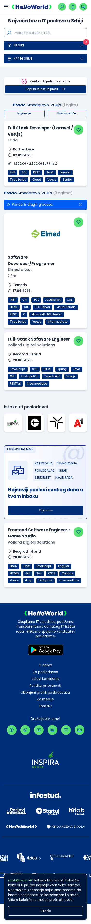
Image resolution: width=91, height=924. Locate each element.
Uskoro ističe (66, 113)
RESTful (15, 384)
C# (24, 300)
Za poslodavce (45, 672)
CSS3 (51, 573)
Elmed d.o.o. (20, 269)
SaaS (50, 172)
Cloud (36, 180)
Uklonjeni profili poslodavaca (45, 692)
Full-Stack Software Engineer (39, 339)
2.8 (10, 276)
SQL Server (42, 307)
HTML (13, 307)
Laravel (65, 172)
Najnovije (24, 113)
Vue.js (51, 180)
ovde (68, 900)
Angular (63, 566)
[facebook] (12, 730)
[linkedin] (52, 730)
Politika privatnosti (45, 685)
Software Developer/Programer (31, 260)
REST (36, 172)
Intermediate (58, 322)
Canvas (67, 573)
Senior (67, 180)
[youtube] (39, 730)
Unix (27, 566)
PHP (12, 172)
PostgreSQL (29, 376)
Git (26, 307)
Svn (39, 573)
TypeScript (18, 180)
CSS (70, 300)
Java (76, 369)
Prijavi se (46, 510)
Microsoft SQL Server (47, 314)
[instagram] (25, 730)
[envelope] (79, 730)
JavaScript (53, 300)
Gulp (28, 580)
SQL (24, 172)
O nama (45, 665)
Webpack (45, 580)
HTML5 (14, 573)
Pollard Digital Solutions (31, 345)
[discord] (66, 730)
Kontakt (45, 706)
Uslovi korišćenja (46, 679)
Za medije (45, 699)
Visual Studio (66, 307)
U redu (45, 911)
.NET (13, 300)
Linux (13, 566)
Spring (62, 369)
